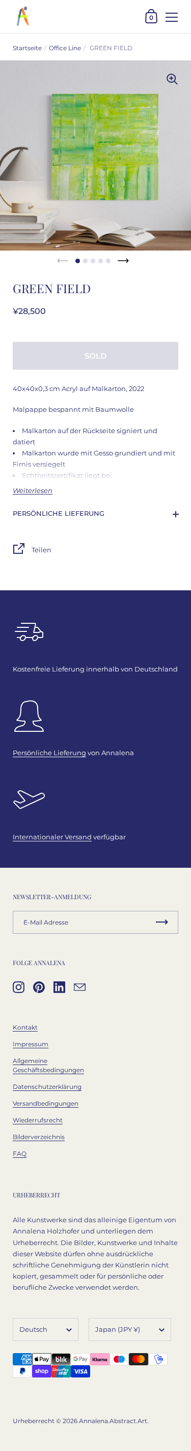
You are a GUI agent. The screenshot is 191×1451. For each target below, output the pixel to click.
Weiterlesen (32, 490)
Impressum (30, 1044)
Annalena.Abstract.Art (113, 1421)
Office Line (65, 48)
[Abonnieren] (162, 922)
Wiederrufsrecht (38, 1120)
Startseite (27, 48)
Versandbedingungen (45, 1103)
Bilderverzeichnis (39, 1137)
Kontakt (25, 1027)
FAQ (19, 1153)
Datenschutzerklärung (47, 1086)
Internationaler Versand (52, 837)
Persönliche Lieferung (58, 513)
